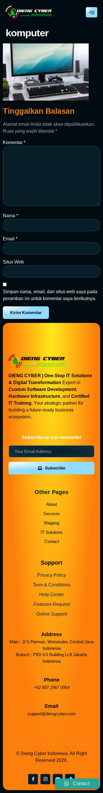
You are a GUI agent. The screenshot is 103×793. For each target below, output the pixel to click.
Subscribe (55, 468)
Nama (10, 215)
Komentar (14, 142)
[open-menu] (91, 12)
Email (10, 238)
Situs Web (13, 261)
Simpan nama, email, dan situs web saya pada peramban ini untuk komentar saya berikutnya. (50, 295)
